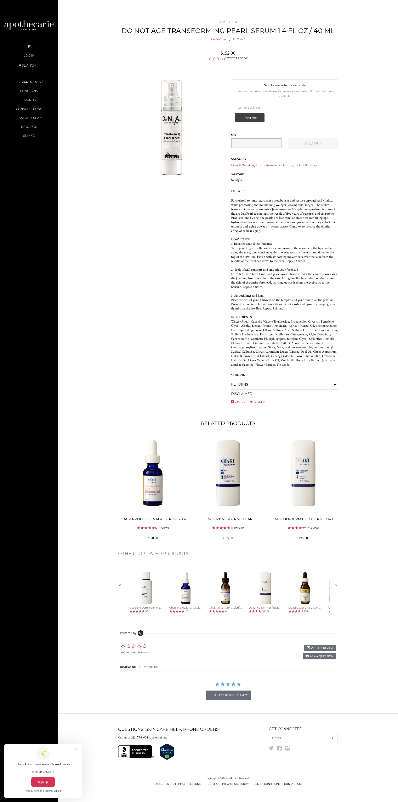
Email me (249, 118)
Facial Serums (228, 21)
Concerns (29, 91)
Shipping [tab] (239, 375)
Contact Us (292, 783)
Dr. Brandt (238, 39)
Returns (194, 783)
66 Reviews (162, 528)
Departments (29, 82)
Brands (29, 100)
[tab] (128, 667)
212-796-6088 (140, 737)
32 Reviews (312, 528)
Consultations (29, 109)
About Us (162, 783)
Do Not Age (219, 39)
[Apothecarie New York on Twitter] (271, 749)
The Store (211, 783)
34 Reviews (237, 528)
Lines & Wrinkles (242, 165)
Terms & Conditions (266, 783)
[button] (120, 585)
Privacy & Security (235, 783)
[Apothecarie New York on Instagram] (287, 749)
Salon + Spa (29, 118)
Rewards (29, 127)
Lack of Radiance (306, 165)
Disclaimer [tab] (241, 394)
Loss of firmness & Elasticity (274, 165)
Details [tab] (238, 191)
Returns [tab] (239, 384)
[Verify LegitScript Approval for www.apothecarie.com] (167, 759)
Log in (29, 55)
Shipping (178, 783)
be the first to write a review (228, 695)
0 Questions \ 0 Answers (136, 652)
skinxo (29, 136)
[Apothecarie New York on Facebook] (279, 749)
